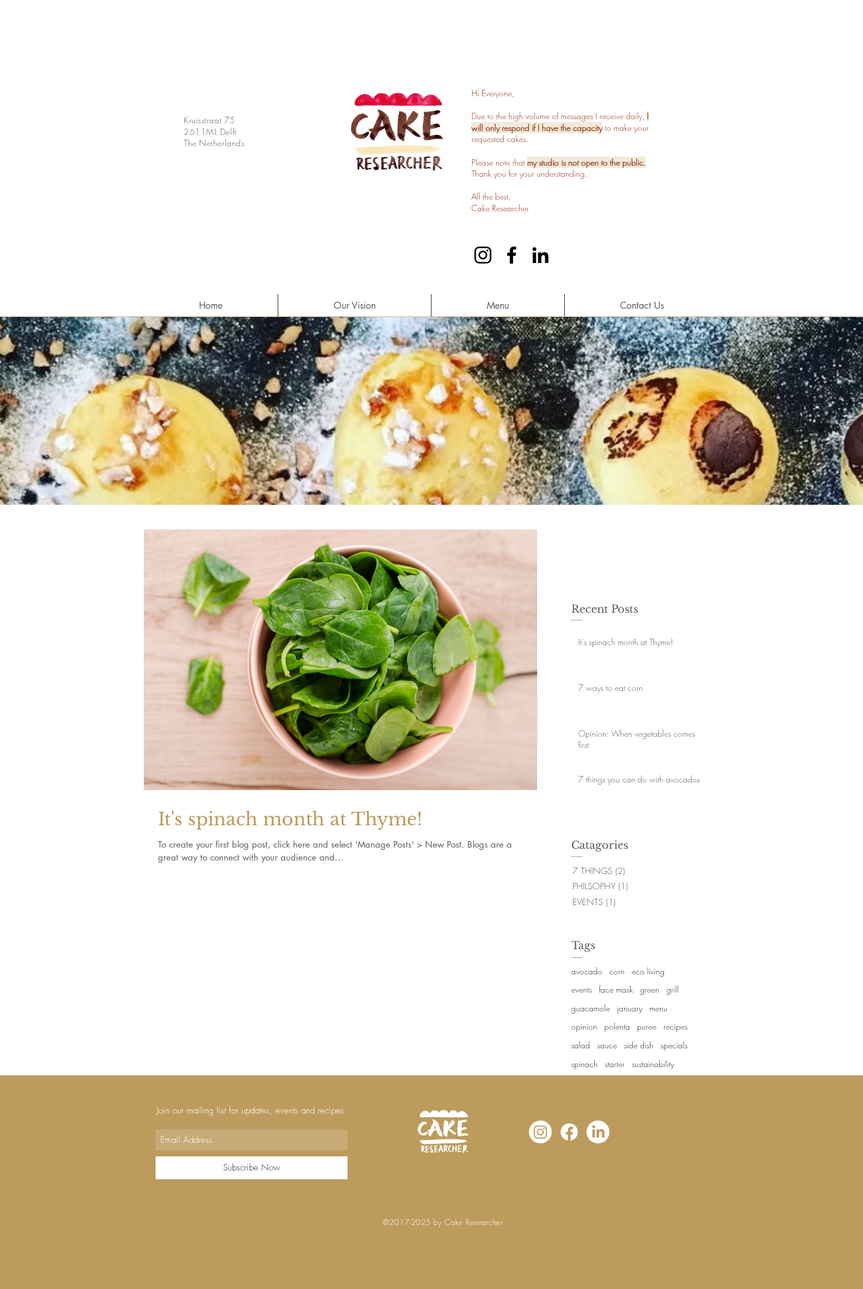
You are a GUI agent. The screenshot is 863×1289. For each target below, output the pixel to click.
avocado (586, 971)
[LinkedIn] (540, 255)
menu (658, 1008)
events (581, 989)
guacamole (590, 1008)
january (629, 1008)
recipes (675, 1026)
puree (646, 1026)
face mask (616, 989)
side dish (638, 1045)
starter (615, 1063)
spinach (584, 1063)
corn (617, 971)
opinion (584, 1026)
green (649, 989)
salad (580, 1045)
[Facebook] (511, 255)
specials (673, 1045)
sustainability (653, 1063)
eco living (648, 971)
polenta (617, 1026)
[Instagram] (482, 255)
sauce (607, 1045)
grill (672, 989)
